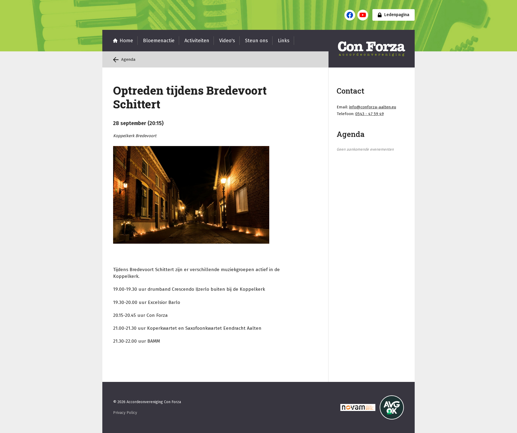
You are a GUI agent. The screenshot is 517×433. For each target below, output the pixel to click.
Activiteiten (196, 41)
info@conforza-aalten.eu (372, 107)
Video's (227, 41)
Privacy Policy (125, 412)
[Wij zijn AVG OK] (392, 407)
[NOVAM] (357, 407)
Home (126, 41)
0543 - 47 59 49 (369, 113)
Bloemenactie (158, 41)
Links (283, 41)
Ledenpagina (396, 14)
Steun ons (256, 41)
